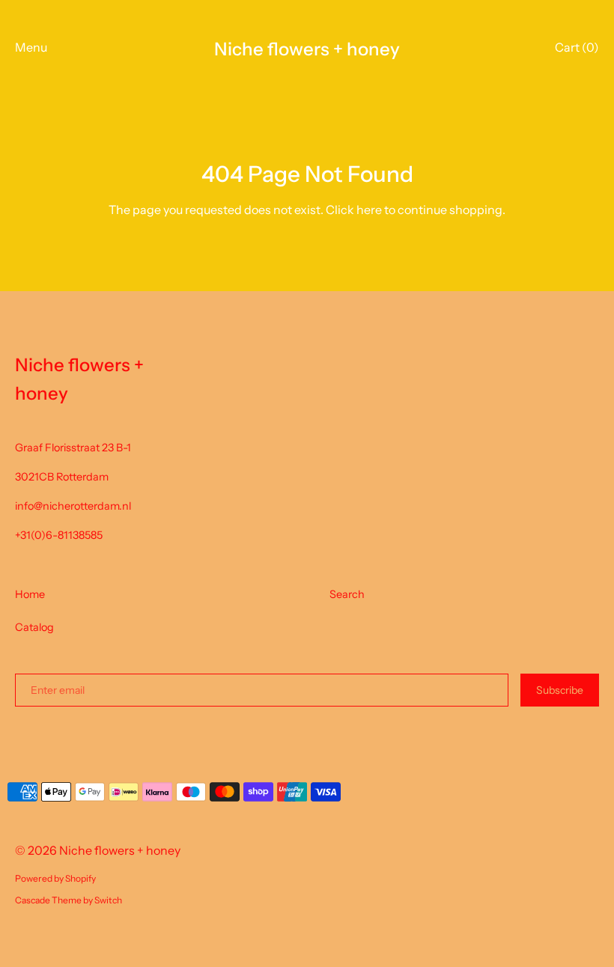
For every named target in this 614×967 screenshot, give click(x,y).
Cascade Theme (48, 900)
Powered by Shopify (55, 878)
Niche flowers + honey (307, 49)
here (369, 209)
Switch (108, 900)
